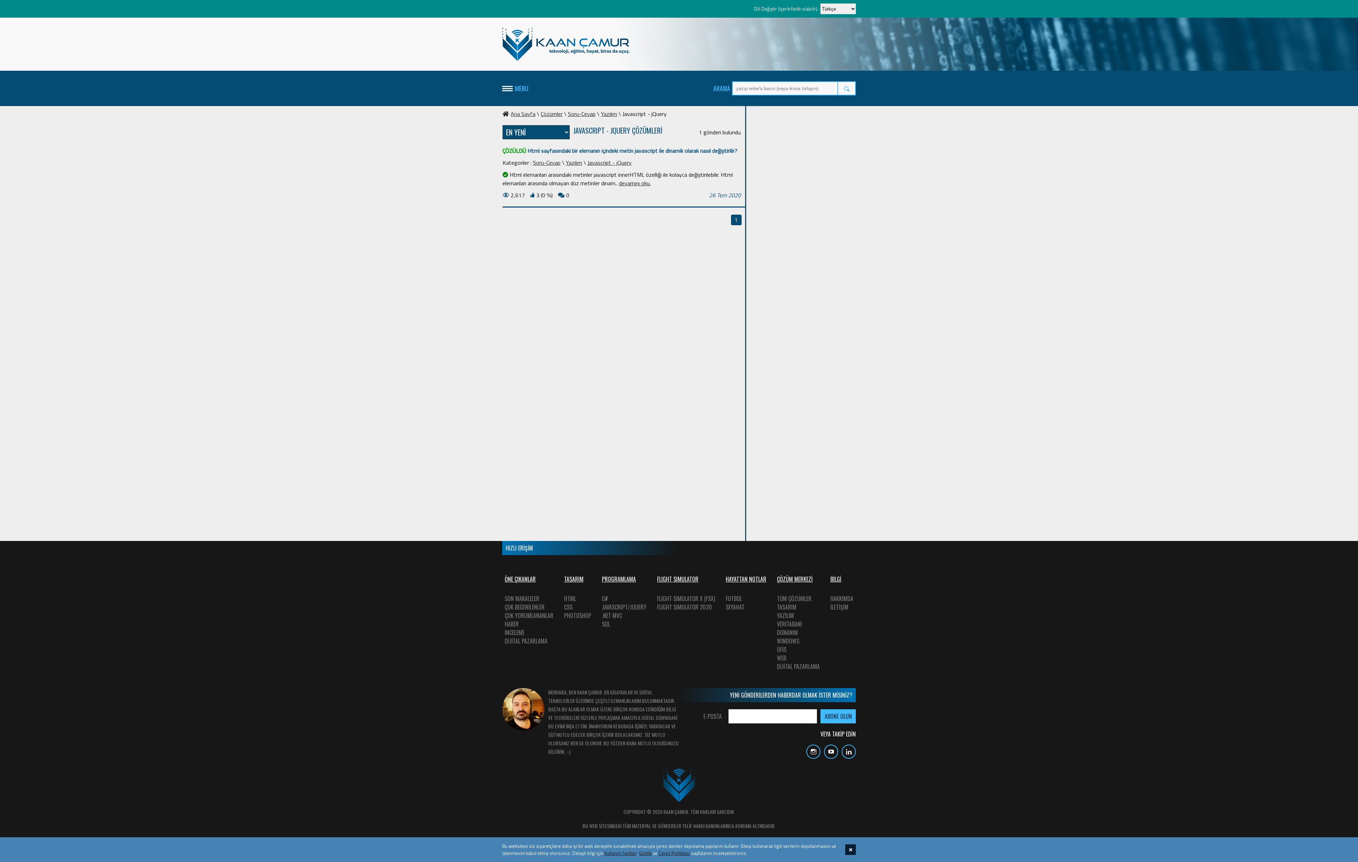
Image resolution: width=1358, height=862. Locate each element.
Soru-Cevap (582, 114)
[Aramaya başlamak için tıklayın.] (847, 88)
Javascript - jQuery (609, 162)
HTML (570, 598)
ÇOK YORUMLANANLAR (529, 615)
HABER (512, 624)
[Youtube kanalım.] (829, 756)
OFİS (782, 649)
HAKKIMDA (841, 598)
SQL (606, 624)
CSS (568, 607)
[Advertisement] (803, 216)
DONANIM (787, 632)
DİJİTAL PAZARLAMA (526, 641)
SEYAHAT (735, 607)
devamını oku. (635, 183)
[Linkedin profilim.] (847, 756)
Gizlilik (645, 853)
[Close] (850, 849)
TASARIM (786, 607)
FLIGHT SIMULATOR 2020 (684, 607)
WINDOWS (788, 641)
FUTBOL (734, 598)
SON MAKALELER (522, 598)
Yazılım (609, 114)
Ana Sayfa (523, 114)
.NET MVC (612, 615)
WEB (781, 658)
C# (605, 598)
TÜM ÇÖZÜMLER (794, 598)
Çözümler (552, 114)
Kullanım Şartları (620, 853)
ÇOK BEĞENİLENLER (525, 607)
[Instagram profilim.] (811, 756)
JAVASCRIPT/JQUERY (624, 607)
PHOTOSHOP (577, 615)
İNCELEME (514, 632)
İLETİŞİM (839, 607)
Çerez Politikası (674, 853)
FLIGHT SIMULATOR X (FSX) (686, 598)
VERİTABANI (789, 624)
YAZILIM (785, 615)
